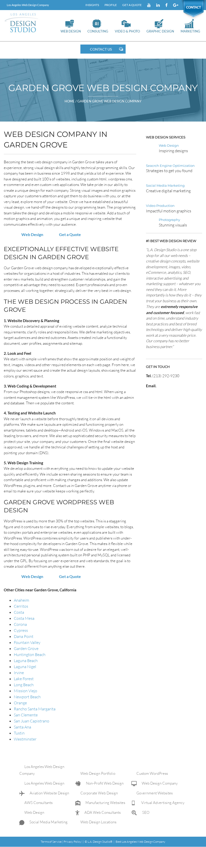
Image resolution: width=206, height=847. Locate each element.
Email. (151, 385)
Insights (92, 5)
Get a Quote (132, 5)
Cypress (21, 630)
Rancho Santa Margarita (35, 708)
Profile (111, 5)
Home (70, 101)
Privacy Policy (72, 841)
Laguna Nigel (25, 666)
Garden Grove (26, 648)
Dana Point (23, 636)
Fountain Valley (27, 642)
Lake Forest (24, 678)
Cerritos (21, 606)
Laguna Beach (26, 660)
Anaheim (21, 600)
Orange (20, 702)
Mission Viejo (25, 690)
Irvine (19, 672)
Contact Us (101, 49)
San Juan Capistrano (31, 720)
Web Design (32, 234)
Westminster (25, 739)
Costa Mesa (24, 618)
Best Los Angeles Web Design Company (140, 841)
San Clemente (26, 714)
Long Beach (24, 684)
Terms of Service (51, 841)
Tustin (19, 733)
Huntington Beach (29, 654)
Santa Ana (22, 726)
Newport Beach (27, 696)
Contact (191, 5)
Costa (19, 612)
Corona (20, 624)
